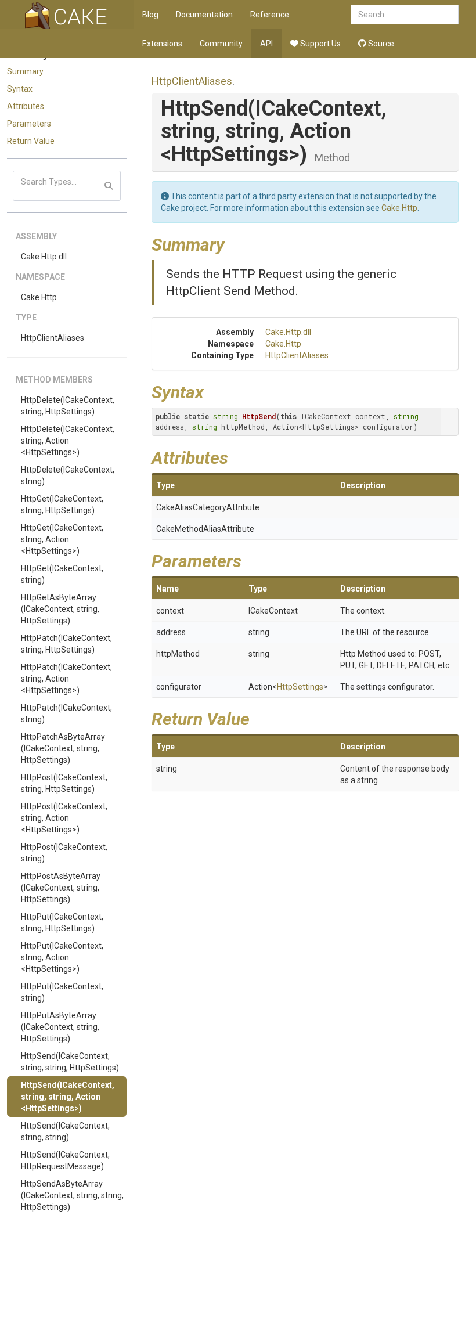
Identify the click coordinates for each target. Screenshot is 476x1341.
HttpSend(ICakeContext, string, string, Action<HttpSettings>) (67, 1096)
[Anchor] (233, 243)
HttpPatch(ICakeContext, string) (66, 713)
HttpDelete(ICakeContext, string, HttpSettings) (67, 405)
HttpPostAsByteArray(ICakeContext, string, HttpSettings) (60, 887)
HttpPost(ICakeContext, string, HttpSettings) (64, 783)
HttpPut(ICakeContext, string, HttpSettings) (62, 922)
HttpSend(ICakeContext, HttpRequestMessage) (65, 1160)
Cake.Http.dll (44, 256)
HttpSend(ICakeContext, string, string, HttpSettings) (70, 1061)
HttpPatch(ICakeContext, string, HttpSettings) (66, 643)
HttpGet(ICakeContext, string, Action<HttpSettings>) (62, 539)
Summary (25, 71)
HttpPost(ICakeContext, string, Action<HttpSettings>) (64, 818)
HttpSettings (300, 686)
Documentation (204, 14)
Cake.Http (39, 297)
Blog (150, 14)
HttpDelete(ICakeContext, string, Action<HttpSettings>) (67, 440)
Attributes (25, 106)
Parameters (29, 123)
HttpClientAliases (52, 338)
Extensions (162, 43)
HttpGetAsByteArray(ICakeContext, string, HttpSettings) (60, 609)
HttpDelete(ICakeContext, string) (67, 475)
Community (221, 43)
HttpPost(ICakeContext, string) (64, 852)
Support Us (319, 43)
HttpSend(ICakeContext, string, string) (65, 1131)
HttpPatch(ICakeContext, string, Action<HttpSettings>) (66, 678)
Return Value (31, 141)
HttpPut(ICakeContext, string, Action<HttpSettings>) (62, 957)
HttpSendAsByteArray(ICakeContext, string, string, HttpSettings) (72, 1195)
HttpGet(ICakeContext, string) (62, 574)
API (266, 43)
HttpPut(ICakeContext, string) (62, 992)
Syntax (20, 88)
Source (380, 43)
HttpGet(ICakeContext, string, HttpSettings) (62, 504)
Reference (269, 14)
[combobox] (405, 14)
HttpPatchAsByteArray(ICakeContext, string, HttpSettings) (63, 748)
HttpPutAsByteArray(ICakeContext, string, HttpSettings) (60, 1027)
